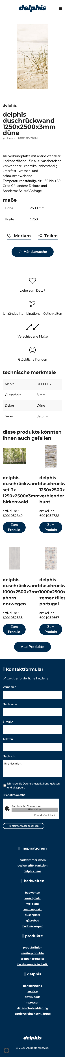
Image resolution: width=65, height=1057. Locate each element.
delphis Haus (32, 871)
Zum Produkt (14, 527)
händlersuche (32, 985)
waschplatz (33, 898)
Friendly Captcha (14, 795)
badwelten (32, 892)
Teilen (51, 235)
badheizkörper (32, 926)
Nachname (11, 704)
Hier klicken (35, 809)
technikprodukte (32, 958)
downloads (32, 997)
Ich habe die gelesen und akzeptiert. (33, 785)
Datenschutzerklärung (36, 783)
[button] (60, 8)
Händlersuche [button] (35, 251)
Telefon (8, 739)
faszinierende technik (32, 964)
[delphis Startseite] (32, 1038)
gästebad (32, 920)
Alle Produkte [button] (32, 646)
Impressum (32, 1002)
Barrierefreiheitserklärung (32, 1013)
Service (33, 991)
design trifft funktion (32, 865)
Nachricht (9, 756)
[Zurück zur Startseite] (32, 8)
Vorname (9, 687)
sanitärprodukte (32, 953)
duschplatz (32, 915)
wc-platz (32, 903)
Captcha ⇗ (45, 815)
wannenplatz (32, 909)
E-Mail (8, 722)
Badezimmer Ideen (33, 860)
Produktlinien (32, 947)
